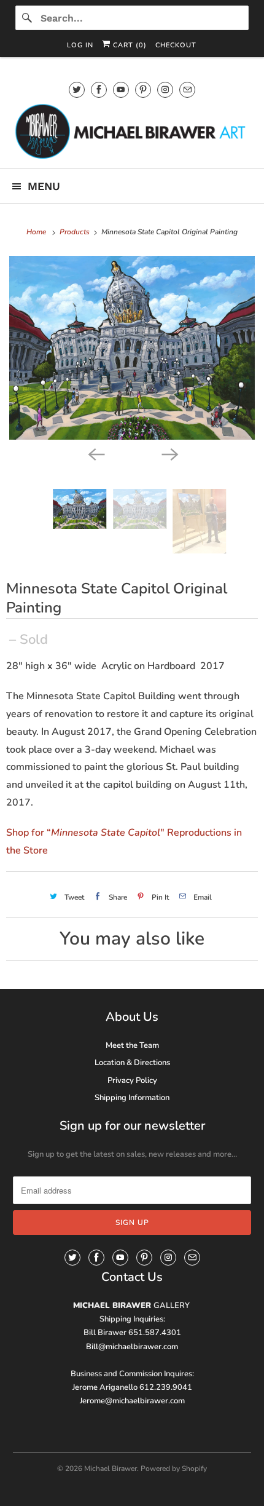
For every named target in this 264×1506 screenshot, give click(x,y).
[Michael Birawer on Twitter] (77, 89)
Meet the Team (132, 1045)
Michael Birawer (110, 1468)
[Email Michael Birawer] (187, 89)
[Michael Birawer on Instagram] (165, 89)
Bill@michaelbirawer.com (132, 1346)
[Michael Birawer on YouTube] (121, 89)
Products (75, 232)
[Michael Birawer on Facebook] (99, 89)
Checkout (175, 45)
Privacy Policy (132, 1080)
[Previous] (95, 453)
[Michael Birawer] (132, 131)
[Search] (27, 18)
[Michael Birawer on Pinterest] (143, 89)
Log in (80, 45)
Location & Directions (132, 1062)
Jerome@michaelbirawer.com (132, 1400)
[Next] (168, 453)
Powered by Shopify (174, 1468)
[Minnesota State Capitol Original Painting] (132, 348)
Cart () (129, 45)
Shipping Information (132, 1097)
